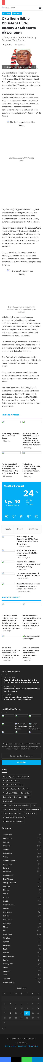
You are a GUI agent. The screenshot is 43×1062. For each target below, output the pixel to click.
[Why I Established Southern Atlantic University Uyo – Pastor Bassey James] (35, 726)
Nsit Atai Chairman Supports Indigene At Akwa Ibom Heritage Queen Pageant (31, 653)
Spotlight (6, 13)
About (13, 1046)
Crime (5, 857)
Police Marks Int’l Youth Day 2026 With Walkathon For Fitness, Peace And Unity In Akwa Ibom (11, 468)
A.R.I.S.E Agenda (8, 777)
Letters (6, 916)
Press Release (8, 956)
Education (7, 872)
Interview (6, 908)
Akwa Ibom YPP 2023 (10, 793)
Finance (6, 890)
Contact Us (22, 1046)
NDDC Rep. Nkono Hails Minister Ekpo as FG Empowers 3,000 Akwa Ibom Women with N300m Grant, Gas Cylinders (31, 439)
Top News (16, 13)
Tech (5, 975)
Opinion (6, 942)
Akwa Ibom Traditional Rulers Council (15, 789)
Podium (6, 949)
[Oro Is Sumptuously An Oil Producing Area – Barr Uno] (8, 576)
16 (38, 1008)
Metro (5, 927)
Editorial (6, 868)
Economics (7, 864)
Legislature (7, 912)
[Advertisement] (21, 185)
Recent (20, 529)
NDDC (26, 797)
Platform (6, 945)
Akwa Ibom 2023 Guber (11, 781)
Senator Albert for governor (12, 809)
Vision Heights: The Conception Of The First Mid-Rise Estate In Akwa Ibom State (27, 540)
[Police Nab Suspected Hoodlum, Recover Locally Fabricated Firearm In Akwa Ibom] (31, 456)
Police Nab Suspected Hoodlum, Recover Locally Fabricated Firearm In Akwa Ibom (31, 468)
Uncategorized (8, 982)
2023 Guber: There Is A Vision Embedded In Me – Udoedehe (27, 553)
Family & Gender (9, 883)
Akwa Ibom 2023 (23, 777)
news (5, 931)
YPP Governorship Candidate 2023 (15, 817)
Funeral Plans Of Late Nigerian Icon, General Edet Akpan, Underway (28, 564)
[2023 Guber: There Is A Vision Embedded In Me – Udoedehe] (8, 553)
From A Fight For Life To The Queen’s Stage (10, 435)
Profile (5, 960)
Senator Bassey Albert (31, 809)
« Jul (3, 1029)
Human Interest (9, 905)
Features (6, 886)
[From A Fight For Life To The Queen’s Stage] (11, 426)
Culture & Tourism (10, 861)
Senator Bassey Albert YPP (12, 813)
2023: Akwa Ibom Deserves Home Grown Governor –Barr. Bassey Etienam (28, 586)
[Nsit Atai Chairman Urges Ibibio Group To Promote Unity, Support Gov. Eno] (21, 734)
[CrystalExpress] (8, 7)
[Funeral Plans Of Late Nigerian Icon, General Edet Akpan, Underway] (8, 565)
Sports (5, 967)
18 (10, 1013)
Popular (8, 529)
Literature (7, 923)
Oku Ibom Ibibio (8, 801)
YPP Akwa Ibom (29, 813)
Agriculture (7, 838)
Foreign (6, 897)
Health (5, 901)
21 (27, 1013)
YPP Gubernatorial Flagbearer (13, 821)
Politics (6, 953)
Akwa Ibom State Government (13, 785)
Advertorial (7, 835)
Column (6, 849)
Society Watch (8, 964)
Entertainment (8, 875)
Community (7, 853)
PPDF (34, 805)
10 (4, 1008)
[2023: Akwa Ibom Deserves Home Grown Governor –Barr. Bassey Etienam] (8, 587)
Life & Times (8, 919)
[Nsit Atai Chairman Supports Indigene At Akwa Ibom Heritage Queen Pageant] (32, 640)
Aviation (6, 842)
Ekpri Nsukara (25, 793)
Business (6, 846)
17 (4, 1013)
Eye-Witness (8, 879)
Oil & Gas (6, 938)
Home (7, 1046)
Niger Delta (7, 934)
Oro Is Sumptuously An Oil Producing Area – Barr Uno (28, 574)
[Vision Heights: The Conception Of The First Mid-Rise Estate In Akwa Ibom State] (8, 539)
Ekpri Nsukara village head (12, 797)
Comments (33, 529)
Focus (5, 894)
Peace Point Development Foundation (15, 805)
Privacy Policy (33, 1046)
